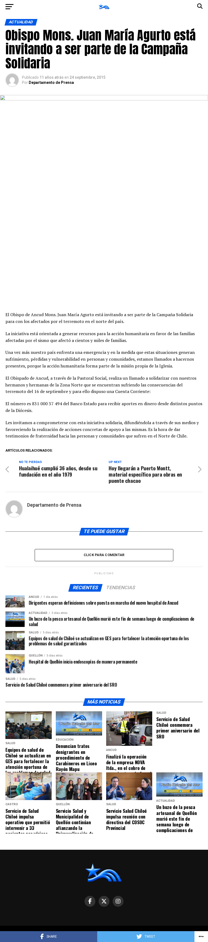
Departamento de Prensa (51, 82)
